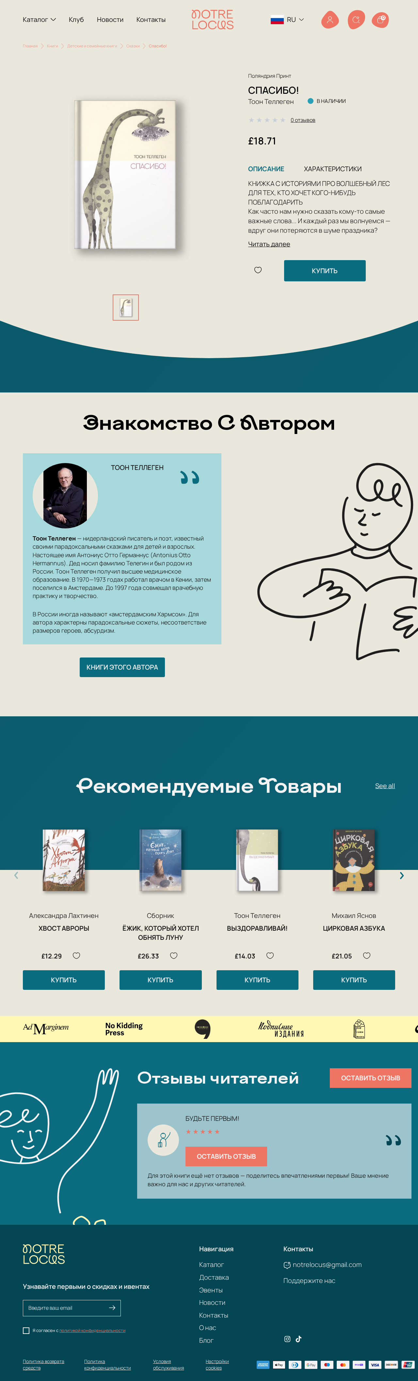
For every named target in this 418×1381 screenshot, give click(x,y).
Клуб (76, 19)
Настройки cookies (217, 1364)
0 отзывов (303, 120)
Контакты (151, 19)
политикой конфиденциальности (92, 1330)
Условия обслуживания (168, 1364)
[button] (401, 875)
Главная (30, 46)
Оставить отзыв (370, 1077)
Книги (52, 46)
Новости (110, 19)
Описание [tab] (266, 168)
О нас (207, 1327)
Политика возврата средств (43, 1364)
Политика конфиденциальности (107, 1364)
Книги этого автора (122, 667)
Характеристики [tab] (333, 168)
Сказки (133, 46)
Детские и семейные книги (92, 46)
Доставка (214, 1277)
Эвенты (211, 1290)
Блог (206, 1340)
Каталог (35, 19)
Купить (325, 270)
